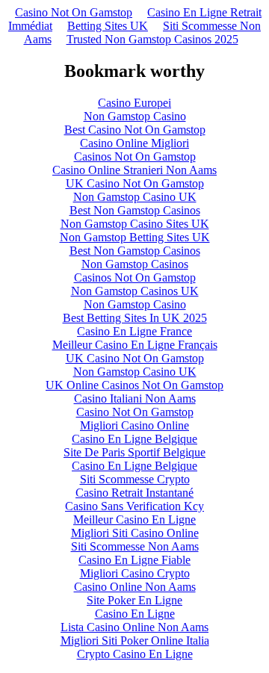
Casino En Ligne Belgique (134, 438)
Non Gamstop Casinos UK (135, 291)
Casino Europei (134, 102)
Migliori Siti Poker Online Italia (135, 640)
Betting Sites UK (107, 25)
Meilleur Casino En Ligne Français (134, 344)
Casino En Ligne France (134, 331)
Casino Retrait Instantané (134, 492)
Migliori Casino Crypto (135, 573)
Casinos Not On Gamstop (135, 156)
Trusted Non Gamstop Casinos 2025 (152, 39)
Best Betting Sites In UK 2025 (135, 317)
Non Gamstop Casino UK (135, 196)
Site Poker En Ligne (134, 600)
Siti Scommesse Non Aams (135, 546)
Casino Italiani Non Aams (135, 398)
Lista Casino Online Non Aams (134, 627)
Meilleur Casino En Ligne (134, 519)
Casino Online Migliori (134, 143)
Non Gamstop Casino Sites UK (135, 223)
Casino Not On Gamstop (73, 12)
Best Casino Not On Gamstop (134, 129)
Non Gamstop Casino (135, 116)
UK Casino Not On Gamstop (135, 183)
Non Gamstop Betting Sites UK (135, 237)
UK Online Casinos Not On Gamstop (134, 385)
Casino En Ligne (135, 613)
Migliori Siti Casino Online (135, 533)
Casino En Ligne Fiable (134, 559)
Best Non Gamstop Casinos (134, 210)
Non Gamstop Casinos (134, 264)
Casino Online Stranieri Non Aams (134, 170)
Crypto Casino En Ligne (135, 654)
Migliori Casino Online (134, 425)
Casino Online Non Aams (135, 586)
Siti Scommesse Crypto (135, 479)
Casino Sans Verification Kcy (134, 506)
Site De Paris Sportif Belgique (134, 452)
